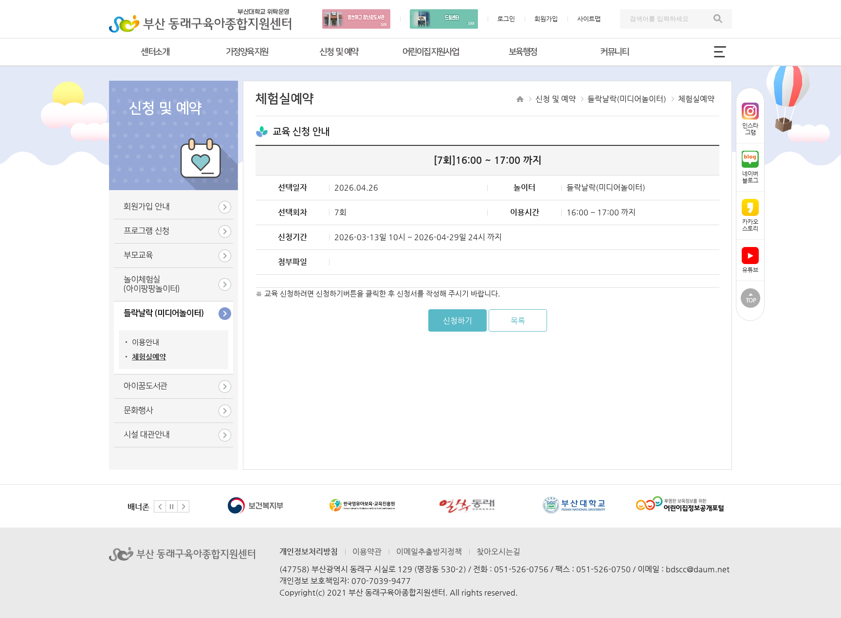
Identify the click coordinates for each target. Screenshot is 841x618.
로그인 (506, 18)
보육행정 (523, 52)
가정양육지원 (247, 52)
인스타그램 (750, 129)
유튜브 (750, 269)
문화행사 (138, 410)
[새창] (255, 504)
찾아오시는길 (498, 551)
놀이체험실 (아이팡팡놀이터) (152, 284)
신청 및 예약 (338, 52)
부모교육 (138, 255)
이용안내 (145, 342)
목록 (518, 320)
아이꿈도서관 (145, 386)
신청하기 (457, 320)
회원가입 (546, 18)
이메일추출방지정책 (429, 551)
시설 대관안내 (146, 434)
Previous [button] (160, 506)
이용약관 (367, 551)
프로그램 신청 (146, 231)
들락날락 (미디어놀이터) (164, 313)
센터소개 (155, 52)
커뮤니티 (614, 52)
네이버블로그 (750, 177)
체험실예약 (149, 357)
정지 (171, 506)
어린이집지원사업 (430, 52)
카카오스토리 (750, 225)
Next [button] (183, 506)
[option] (255, 505)
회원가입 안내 (146, 206)
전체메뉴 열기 (720, 51)
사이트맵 (589, 18)
